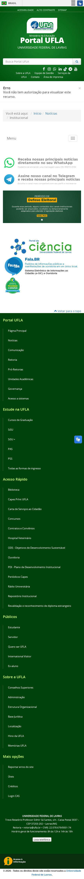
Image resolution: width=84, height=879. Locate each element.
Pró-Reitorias (15, 369)
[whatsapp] (55, 69)
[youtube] (75, 69)
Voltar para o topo (69, 311)
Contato (35, 77)
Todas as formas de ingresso (24, 468)
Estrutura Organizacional (22, 707)
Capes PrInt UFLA (18, 499)
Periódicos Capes (18, 577)
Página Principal (17, 330)
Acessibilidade (25, 10)
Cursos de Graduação (20, 420)
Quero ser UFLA (17, 646)
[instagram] (49, 69)
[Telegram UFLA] (42, 179)
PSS (10, 458)
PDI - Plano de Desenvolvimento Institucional (34, 567)
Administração (16, 697)
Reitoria (12, 359)
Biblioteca (13, 489)
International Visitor (19, 656)
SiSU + (11, 439)
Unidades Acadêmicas (20, 379)
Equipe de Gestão (44, 73)
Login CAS (14, 796)
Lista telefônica (42, 839)
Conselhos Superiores (20, 687)
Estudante (14, 627)
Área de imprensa (53, 77)
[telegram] (70, 69)
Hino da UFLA (16, 736)
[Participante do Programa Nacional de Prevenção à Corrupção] (12, 285)
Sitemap (62, 10)
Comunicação (16, 350)
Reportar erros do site (20, 767)
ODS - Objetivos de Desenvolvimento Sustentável (36, 547)
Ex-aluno (13, 666)
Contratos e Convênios (21, 528)
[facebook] (44, 69)
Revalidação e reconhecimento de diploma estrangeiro (39, 606)
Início (37, 113)
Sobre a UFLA (23, 73)
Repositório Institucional (22, 596)
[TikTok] (65, 69)
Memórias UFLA (17, 745)
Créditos (13, 786)
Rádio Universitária (19, 586)
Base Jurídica (15, 716)
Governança (15, 389)
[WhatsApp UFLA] (42, 162)
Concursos (14, 518)
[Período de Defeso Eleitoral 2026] (42, 206)
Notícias (51, 113)
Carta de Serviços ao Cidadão (25, 509)
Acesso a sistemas (18, 398)
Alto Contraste (46, 10)
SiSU (10, 429)
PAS (10, 449)
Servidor (13, 637)
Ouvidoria (14, 557)
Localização (14, 726)
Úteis (11, 776)
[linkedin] (60, 69)
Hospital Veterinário (19, 538)
